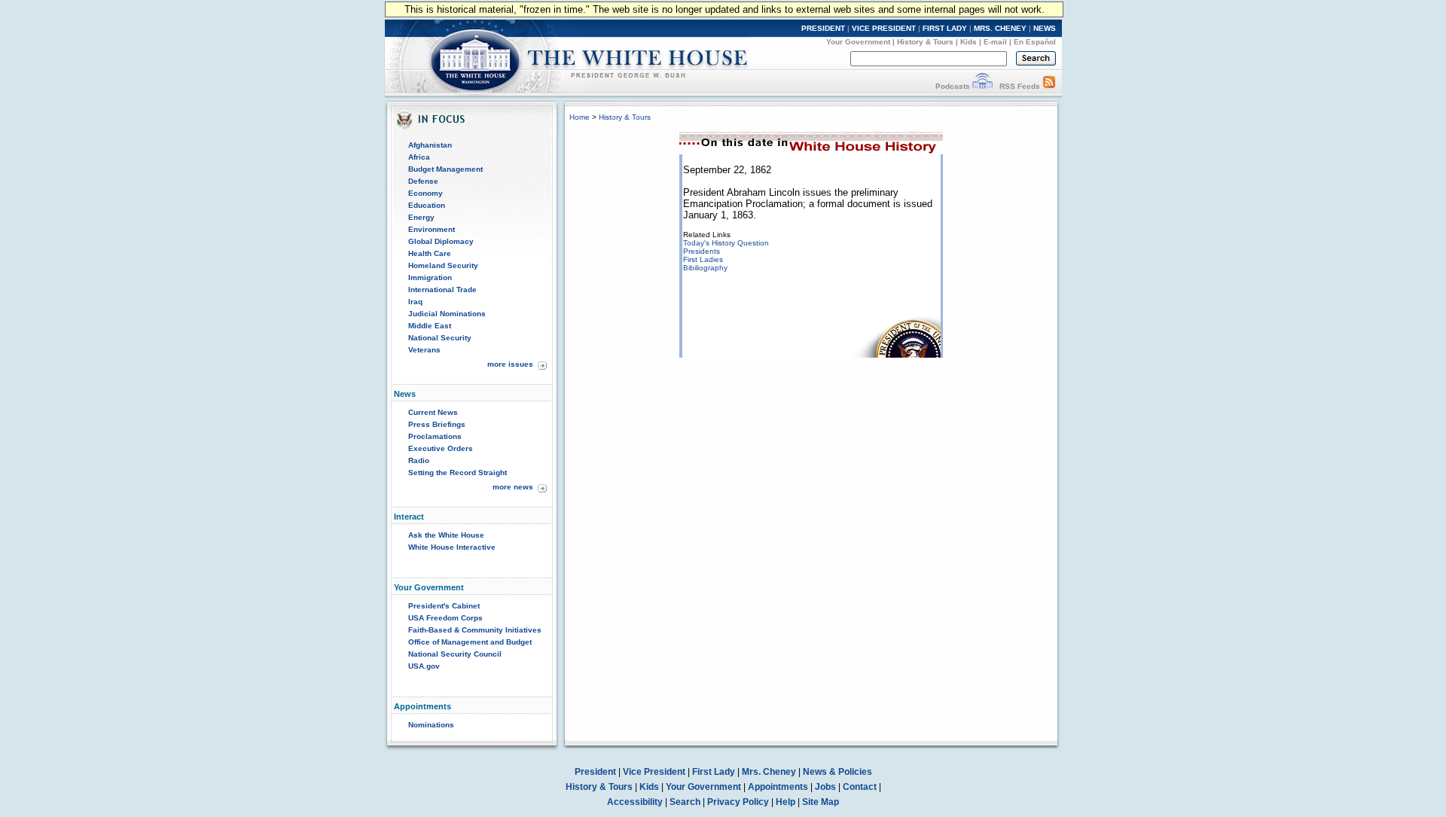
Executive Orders (440, 448)
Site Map (820, 802)
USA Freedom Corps (445, 618)
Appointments (778, 787)
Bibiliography (705, 268)
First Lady (713, 772)
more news (513, 487)
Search (685, 802)
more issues (510, 364)
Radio (418, 460)
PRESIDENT (823, 28)
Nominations (431, 725)
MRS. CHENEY (1000, 28)
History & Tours (925, 42)
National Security (439, 338)
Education (426, 205)
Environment (431, 229)
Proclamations (435, 436)
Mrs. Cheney (769, 772)
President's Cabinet (444, 606)
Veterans (424, 350)
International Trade (442, 289)
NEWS (1044, 28)
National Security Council (455, 654)
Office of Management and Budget (470, 642)
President (595, 772)
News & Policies (837, 772)
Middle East (429, 326)
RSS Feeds (1019, 86)
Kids (968, 42)
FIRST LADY (945, 28)
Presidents (701, 251)
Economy (425, 193)
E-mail (995, 42)
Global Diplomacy (441, 241)
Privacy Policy (738, 802)
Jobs (825, 787)
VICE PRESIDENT (884, 28)
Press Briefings (436, 424)
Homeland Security (443, 265)
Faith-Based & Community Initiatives (474, 630)
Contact (860, 787)
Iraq (415, 301)
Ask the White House (446, 535)
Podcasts (952, 86)
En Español (1035, 42)
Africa (419, 157)
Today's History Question (726, 243)
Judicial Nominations (447, 313)
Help (785, 802)
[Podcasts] (982, 86)
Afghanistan (430, 145)
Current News (433, 412)
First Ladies (703, 259)
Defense (423, 181)
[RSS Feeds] (1049, 86)
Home (579, 117)
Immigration (430, 277)
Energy (421, 217)
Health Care (429, 253)
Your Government (858, 42)
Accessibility (635, 802)
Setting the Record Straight (457, 472)
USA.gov (424, 666)
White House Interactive (452, 547)
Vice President (654, 772)
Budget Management (445, 169)
